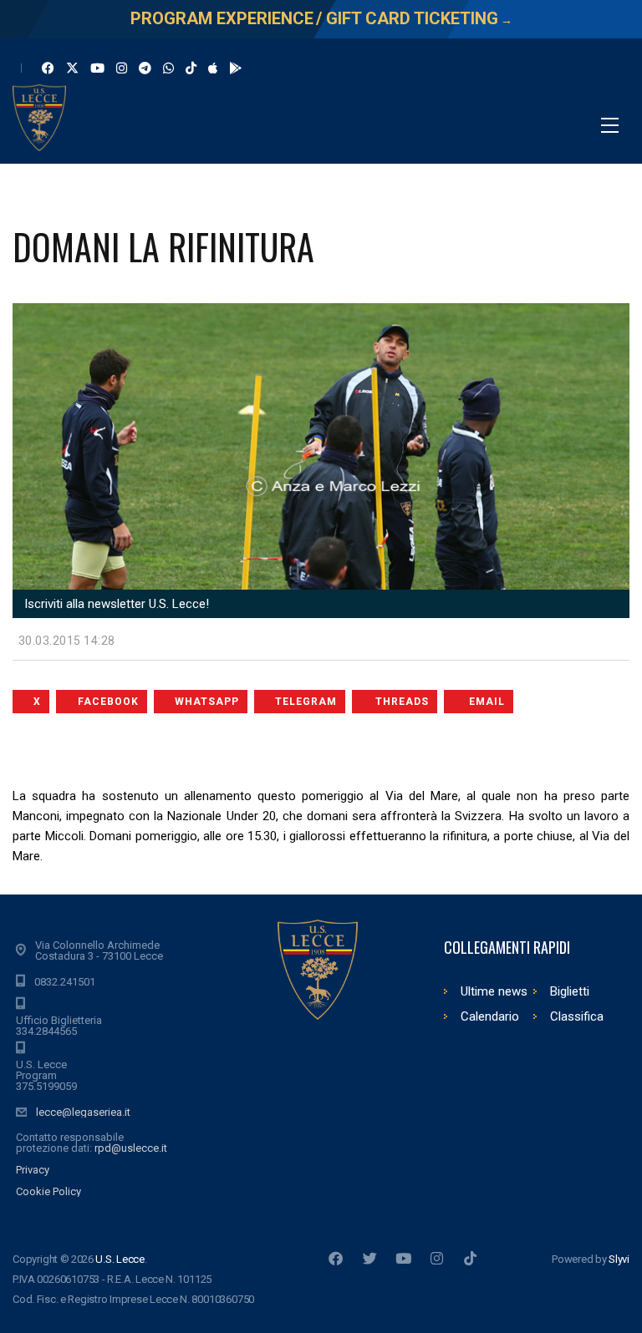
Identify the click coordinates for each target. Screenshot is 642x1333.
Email (487, 701)
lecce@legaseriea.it (83, 1112)
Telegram (306, 701)
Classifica (577, 1016)
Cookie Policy (48, 1191)
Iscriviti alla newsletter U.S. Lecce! (115, 603)
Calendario (490, 1016)
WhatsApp (207, 701)
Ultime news (494, 991)
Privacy (32, 1169)
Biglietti (569, 991)
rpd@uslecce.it (130, 1148)
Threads (402, 701)
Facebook (108, 701)
